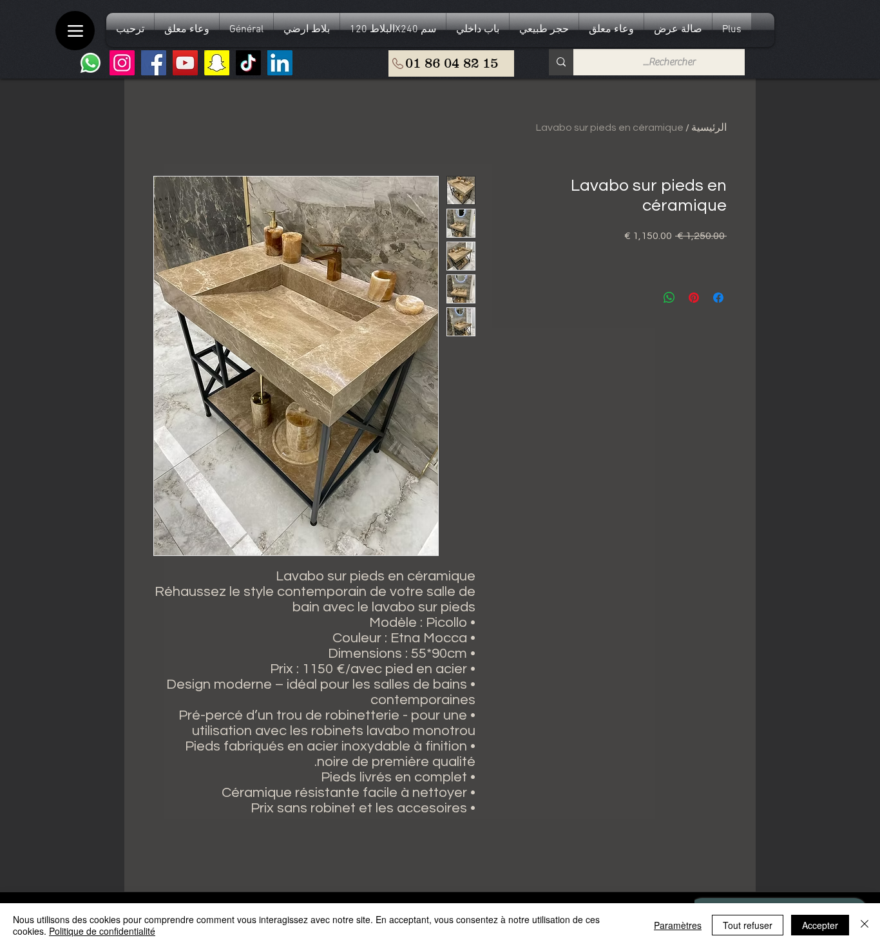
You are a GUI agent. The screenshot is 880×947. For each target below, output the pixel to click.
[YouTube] (185, 62)
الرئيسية (709, 127)
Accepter (820, 925)
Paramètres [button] (678, 925)
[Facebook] (153, 62)
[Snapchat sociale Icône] (216, 62)
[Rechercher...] (561, 62)
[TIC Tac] (248, 62)
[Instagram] (122, 62)
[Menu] (75, 30)
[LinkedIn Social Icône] (279, 62)
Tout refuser (747, 925)
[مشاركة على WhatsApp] (669, 297)
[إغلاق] (864, 925)
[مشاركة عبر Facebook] (718, 297)
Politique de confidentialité (102, 930)
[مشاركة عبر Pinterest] (694, 297)
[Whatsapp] (90, 62)
